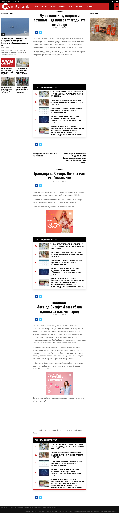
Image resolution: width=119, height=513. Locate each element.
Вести (43, 6)
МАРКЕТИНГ (16, 1)
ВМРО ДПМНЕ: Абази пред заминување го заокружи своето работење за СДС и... (21, 71)
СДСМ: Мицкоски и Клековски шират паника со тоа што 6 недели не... (7, 71)
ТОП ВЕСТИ (63, 302)
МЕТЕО (71, 6)
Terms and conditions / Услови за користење (81, 511)
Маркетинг (35, 511)
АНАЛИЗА (62, 6)
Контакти (41, 511)
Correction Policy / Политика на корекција (105, 511)
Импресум (27, 511)
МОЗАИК (79, 6)
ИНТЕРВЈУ (90, 6)
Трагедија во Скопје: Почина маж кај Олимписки (45, 154)
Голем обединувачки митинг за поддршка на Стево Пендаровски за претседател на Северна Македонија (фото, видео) (74, 158)
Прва (36, 6)
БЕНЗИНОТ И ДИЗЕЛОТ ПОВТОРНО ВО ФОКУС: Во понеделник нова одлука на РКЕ (22, 89)
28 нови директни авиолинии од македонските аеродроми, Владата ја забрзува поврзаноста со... (14, 41)
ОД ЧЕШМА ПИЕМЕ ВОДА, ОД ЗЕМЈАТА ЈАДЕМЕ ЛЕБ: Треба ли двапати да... (7, 89)
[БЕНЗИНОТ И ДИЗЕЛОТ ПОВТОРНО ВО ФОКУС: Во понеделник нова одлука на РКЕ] (22, 81)
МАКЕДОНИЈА (59, 11)
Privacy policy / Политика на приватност (56, 511)
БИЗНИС (53, 6)
